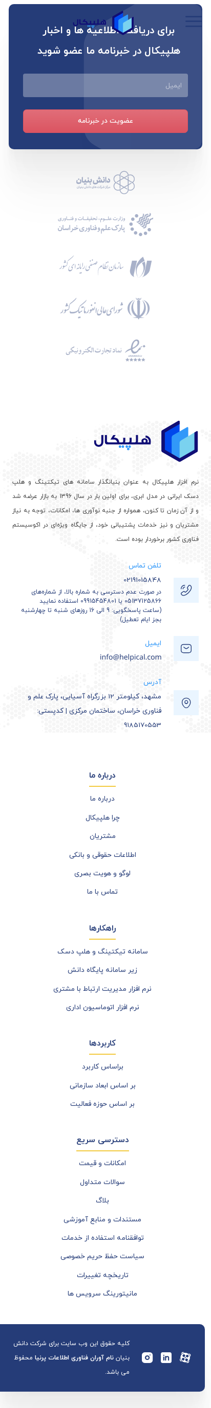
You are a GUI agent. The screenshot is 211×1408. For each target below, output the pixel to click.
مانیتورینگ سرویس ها (102, 1294)
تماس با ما (102, 892)
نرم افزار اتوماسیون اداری (102, 1007)
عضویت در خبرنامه (105, 121)
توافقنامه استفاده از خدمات (102, 1238)
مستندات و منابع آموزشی (102, 1219)
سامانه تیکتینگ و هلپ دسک (102, 952)
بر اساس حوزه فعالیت (102, 1104)
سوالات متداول (102, 1182)
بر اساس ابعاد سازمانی (103, 1086)
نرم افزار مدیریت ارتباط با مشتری (102, 989)
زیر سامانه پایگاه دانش (102, 970)
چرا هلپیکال (103, 818)
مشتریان (103, 836)
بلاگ (102, 1201)
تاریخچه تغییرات (103, 1275)
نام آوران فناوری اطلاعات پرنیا (74, 1358)
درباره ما (102, 799)
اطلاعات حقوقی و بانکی (102, 855)
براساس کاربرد (102, 1067)
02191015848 (142, 580)
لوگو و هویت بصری (102, 873)
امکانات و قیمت (102, 1163)
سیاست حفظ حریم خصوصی (102, 1256)
